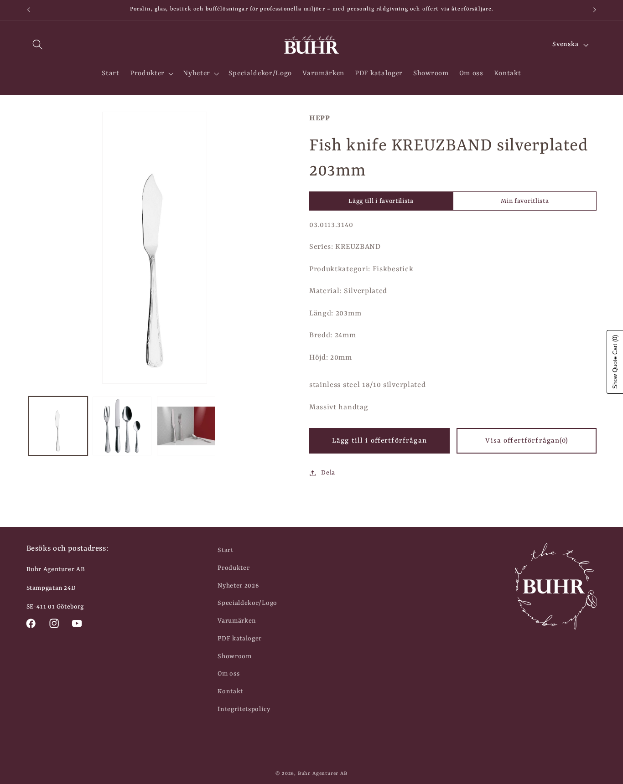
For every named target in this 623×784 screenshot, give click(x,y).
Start (225, 550)
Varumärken (237, 620)
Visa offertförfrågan (526, 441)
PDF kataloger (240, 638)
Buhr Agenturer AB (323, 773)
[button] (38, 45)
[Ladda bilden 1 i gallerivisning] (58, 426)
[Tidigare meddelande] (28, 10)
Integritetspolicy (244, 709)
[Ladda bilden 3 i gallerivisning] (186, 426)
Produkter (233, 568)
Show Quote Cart (615, 362)
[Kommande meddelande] (595, 10)
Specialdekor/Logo (247, 603)
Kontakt (230, 691)
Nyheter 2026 (238, 585)
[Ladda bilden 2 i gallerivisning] (122, 426)
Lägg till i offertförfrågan (379, 441)
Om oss (228, 673)
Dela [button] (328, 472)
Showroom (235, 656)
